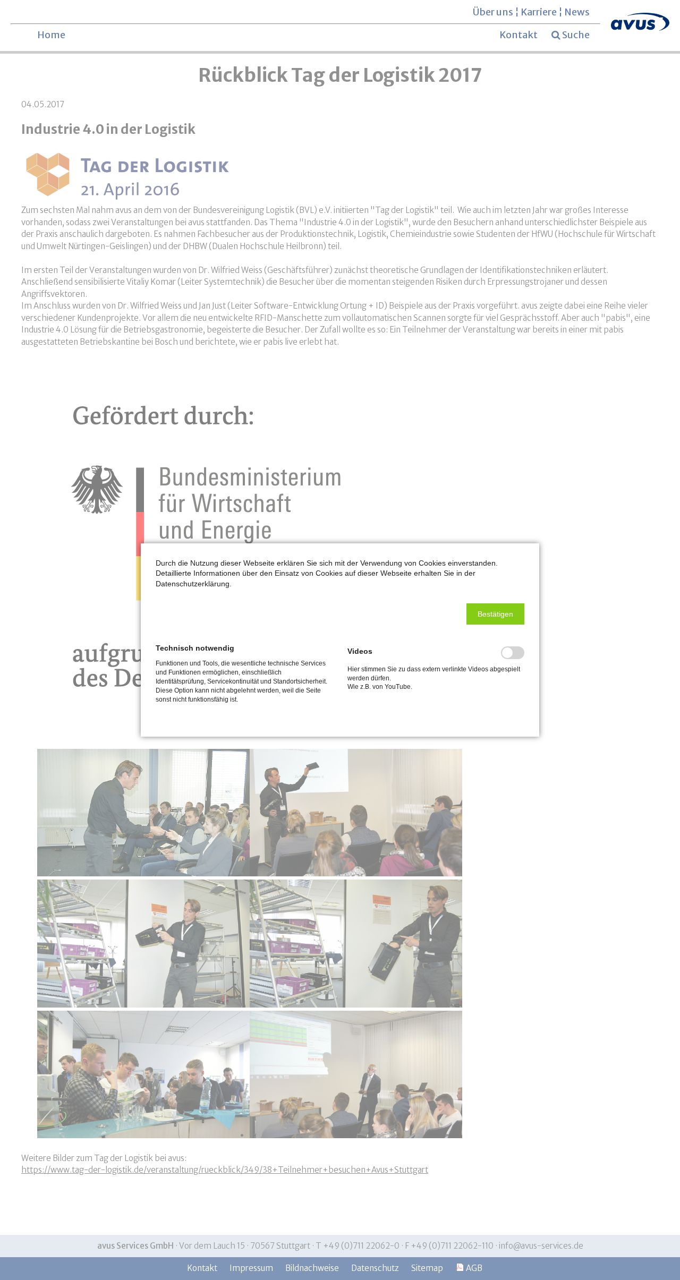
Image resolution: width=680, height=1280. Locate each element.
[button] (495, 614)
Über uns (493, 12)
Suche (576, 35)
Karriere (539, 12)
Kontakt (518, 35)
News (577, 12)
